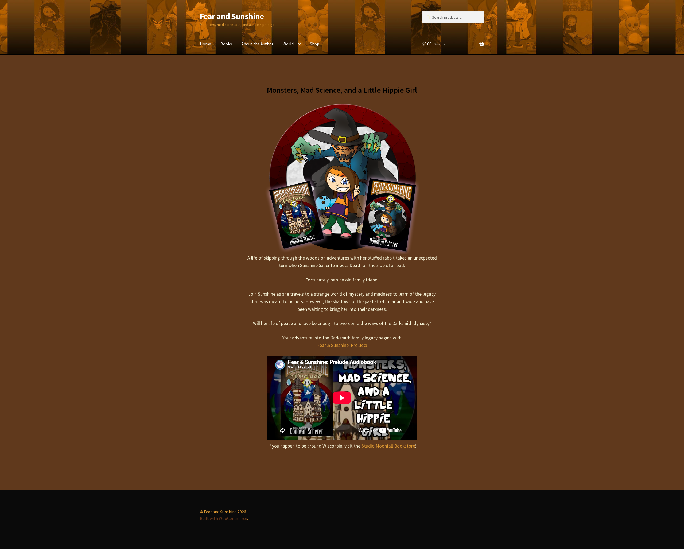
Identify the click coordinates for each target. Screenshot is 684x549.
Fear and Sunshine (232, 16)
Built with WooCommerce (223, 518)
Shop (314, 43)
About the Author (257, 43)
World (288, 43)
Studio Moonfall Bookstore (388, 446)
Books (226, 43)
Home (205, 43)
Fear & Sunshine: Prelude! (342, 345)
